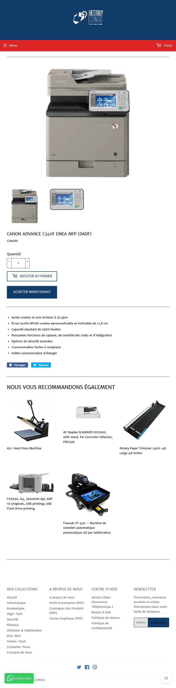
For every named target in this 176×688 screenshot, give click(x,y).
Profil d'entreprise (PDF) (66, 603)
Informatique (16, 603)
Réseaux (13, 625)
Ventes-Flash (16, 641)
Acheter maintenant (32, 292)
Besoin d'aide (101, 612)
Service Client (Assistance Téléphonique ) (102, 602)
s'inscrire (158, 622)
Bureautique (15, 608)
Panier (168, 45)
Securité (12, 619)
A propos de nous (19, 652)
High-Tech (14, 614)
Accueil (12, 597)
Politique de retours (105, 618)
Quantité (14, 254)
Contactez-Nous (18, 647)
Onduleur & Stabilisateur (24, 630)
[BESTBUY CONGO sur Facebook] (87, 668)
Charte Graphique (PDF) (66, 618)
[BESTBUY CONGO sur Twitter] (79, 668)
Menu (13, 45)
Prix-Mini (14, 636)
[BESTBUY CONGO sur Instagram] (95, 668)
